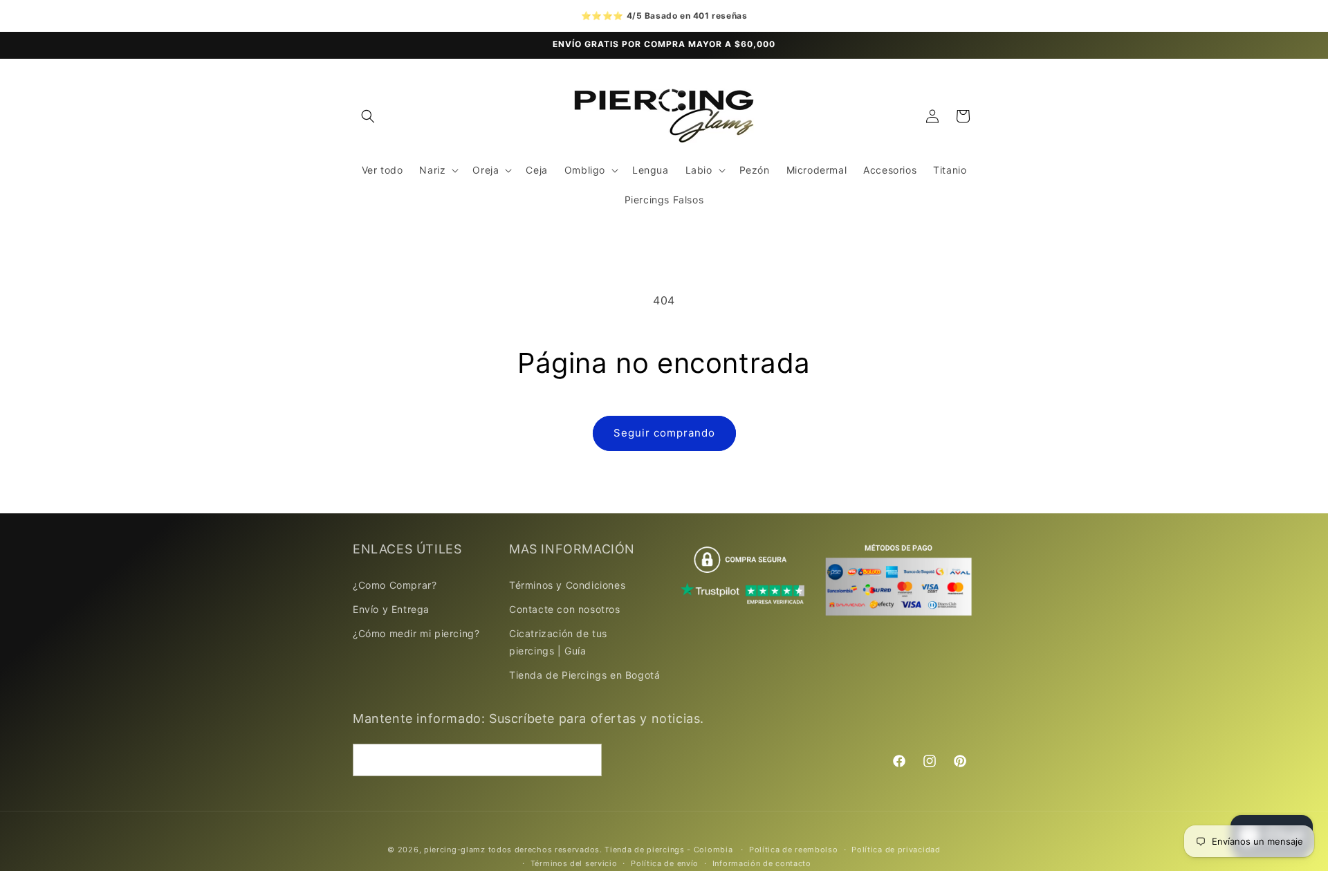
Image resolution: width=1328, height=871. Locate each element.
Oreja (485, 170)
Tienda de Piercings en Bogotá (584, 675)
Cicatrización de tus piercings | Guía (558, 641)
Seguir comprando (664, 432)
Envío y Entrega (391, 608)
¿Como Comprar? (394, 584)
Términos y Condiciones (567, 584)
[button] (368, 116)
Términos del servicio (574, 863)
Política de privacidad (895, 849)
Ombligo (584, 170)
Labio (698, 170)
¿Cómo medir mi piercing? (416, 633)
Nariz (432, 170)
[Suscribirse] (586, 760)
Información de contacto (761, 863)
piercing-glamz (455, 849)
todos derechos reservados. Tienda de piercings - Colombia (612, 849)
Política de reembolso (793, 849)
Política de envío (665, 863)
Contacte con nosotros (564, 608)
